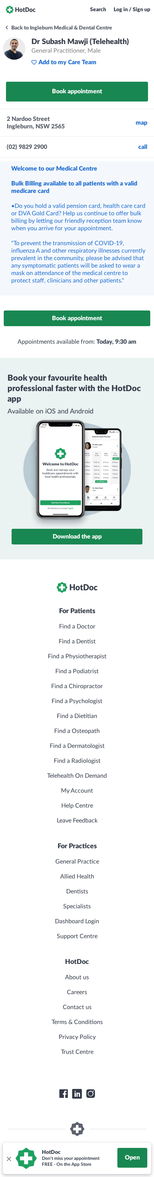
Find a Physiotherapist (77, 656)
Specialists (77, 906)
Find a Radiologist (77, 761)
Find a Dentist (77, 641)
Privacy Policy (77, 1037)
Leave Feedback (77, 821)
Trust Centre (77, 1052)
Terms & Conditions (77, 1022)
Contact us (77, 1007)
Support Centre (77, 936)
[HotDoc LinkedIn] (77, 1094)
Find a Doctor (77, 627)
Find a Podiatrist (77, 671)
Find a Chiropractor (77, 686)
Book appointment (77, 91)
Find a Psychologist (77, 701)
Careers (77, 992)
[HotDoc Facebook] (63, 1094)
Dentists (77, 892)
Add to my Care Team (67, 62)
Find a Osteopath (77, 731)
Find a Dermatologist (77, 746)
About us (77, 977)
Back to (61, 28)
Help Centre (77, 806)
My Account (77, 791)
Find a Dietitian (77, 716)
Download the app (77, 537)
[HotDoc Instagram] (90, 1094)
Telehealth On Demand (77, 776)
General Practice (77, 862)
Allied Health (77, 877)
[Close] (8, 1158)
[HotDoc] (20, 9)
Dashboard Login (77, 921)
